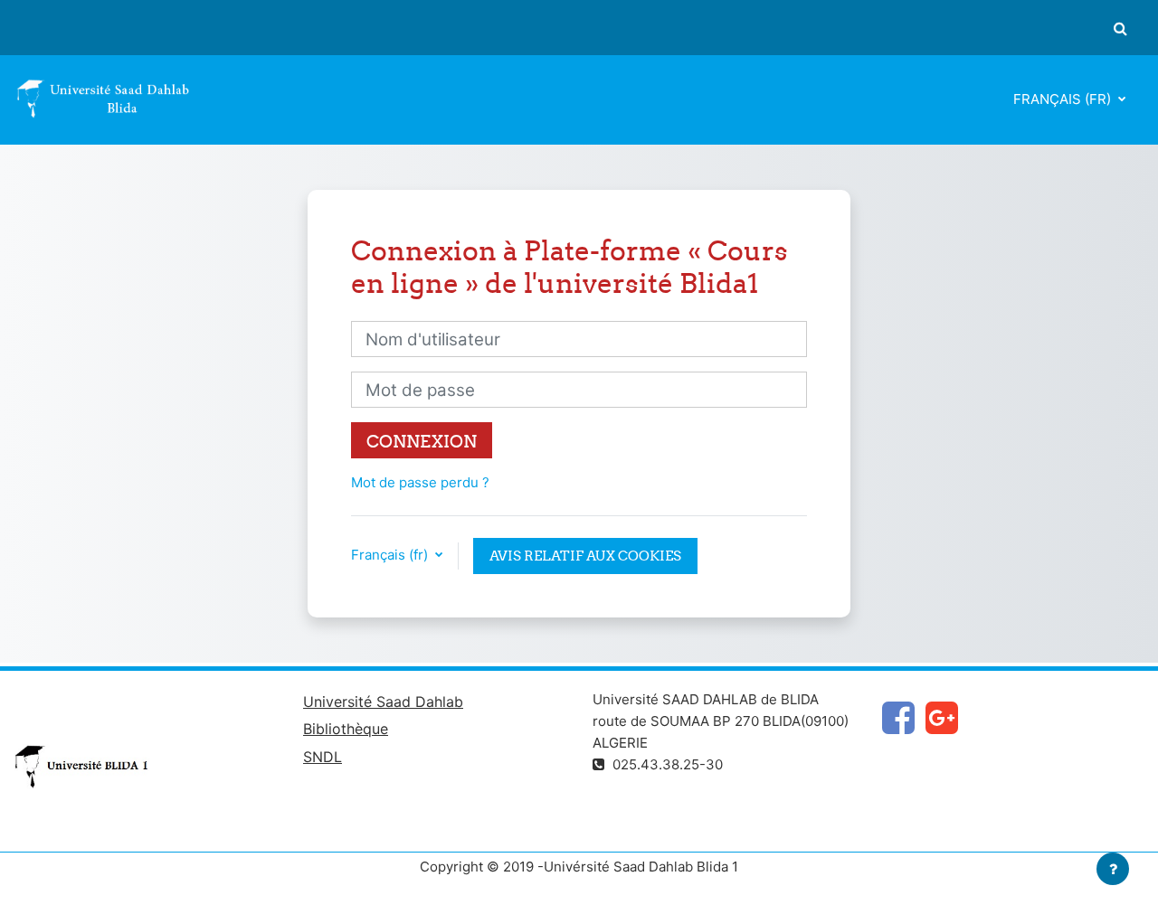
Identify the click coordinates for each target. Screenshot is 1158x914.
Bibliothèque (345, 729)
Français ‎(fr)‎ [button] (391, 554)
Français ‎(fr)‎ (1064, 99)
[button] (1120, 28)
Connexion (421, 441)
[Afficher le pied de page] (1112, 869)
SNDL (322, 757)
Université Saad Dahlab (383, 702)
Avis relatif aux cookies (585, 555)
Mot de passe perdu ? (420, 482)
